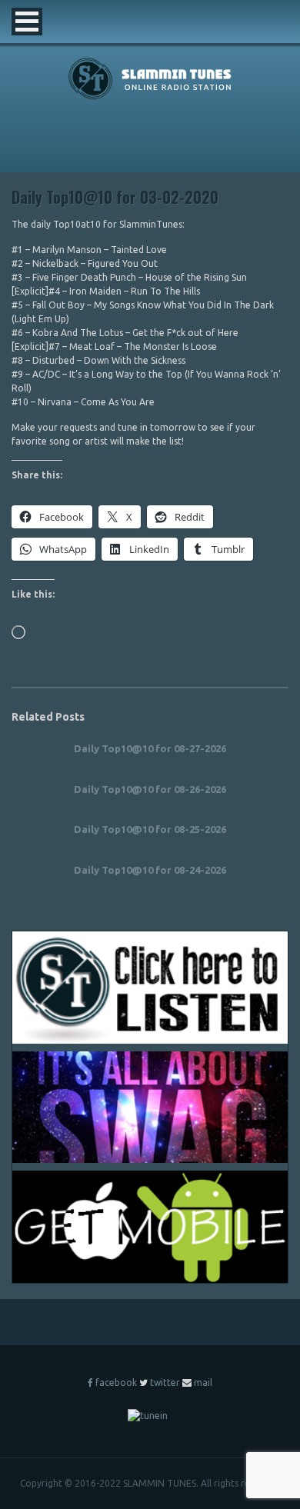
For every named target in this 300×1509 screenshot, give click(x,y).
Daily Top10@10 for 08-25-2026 (150, 829)
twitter (165, 1382)
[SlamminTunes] (150, 97)
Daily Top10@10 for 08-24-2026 (150, 869)
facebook (116, 1382)
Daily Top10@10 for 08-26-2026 (150, 789)
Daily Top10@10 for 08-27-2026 (150, 748)
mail (203, 1382)
